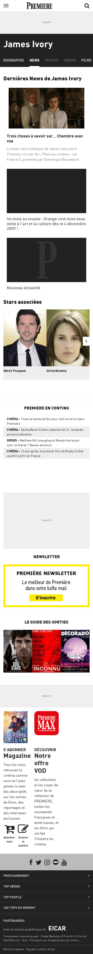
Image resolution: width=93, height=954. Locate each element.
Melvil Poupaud (14, 371)
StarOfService (11, 940)
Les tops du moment (19, 907)
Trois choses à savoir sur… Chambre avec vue (45, 138)
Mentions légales (13, 949)
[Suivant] (86, 341)
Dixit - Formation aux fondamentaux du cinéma (50, 940)
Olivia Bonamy (56, 371)
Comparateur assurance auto (20, 936)
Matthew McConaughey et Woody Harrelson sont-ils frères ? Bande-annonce (43, 442)
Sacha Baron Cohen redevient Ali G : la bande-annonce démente (45, 432)
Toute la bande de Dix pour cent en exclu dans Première (45, 421)
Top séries (11, 886)
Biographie (13, 60)
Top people (12, 897)
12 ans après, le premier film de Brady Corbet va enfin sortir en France (45, 453)
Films (86, 60)
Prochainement (16, 875)
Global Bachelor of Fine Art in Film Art (64, 936)
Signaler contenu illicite (40, 949)
